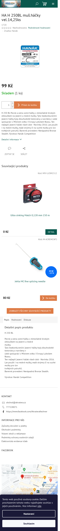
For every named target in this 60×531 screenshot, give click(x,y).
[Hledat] (37, 4)
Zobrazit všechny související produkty (30, 311)
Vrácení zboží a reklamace (14, 433)
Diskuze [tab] (27, 319)
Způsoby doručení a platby (14, 425)
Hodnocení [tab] (16, 319)
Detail (51, 232)
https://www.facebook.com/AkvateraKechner (26, 411)
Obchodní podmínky (11, 429)
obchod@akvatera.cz (16, 402)
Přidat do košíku (29, 105)
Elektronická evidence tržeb (15, 441)
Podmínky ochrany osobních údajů (18, 437)
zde (39, 505)
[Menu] (53, 4)
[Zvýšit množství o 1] (12, 103)
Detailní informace (10, 139)
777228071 (11, 407)
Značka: (11, 30)
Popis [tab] (6, 319)
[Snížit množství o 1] (12, 107)
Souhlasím (28, 523)
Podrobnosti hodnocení (39, 27)
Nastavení (29, 513)
